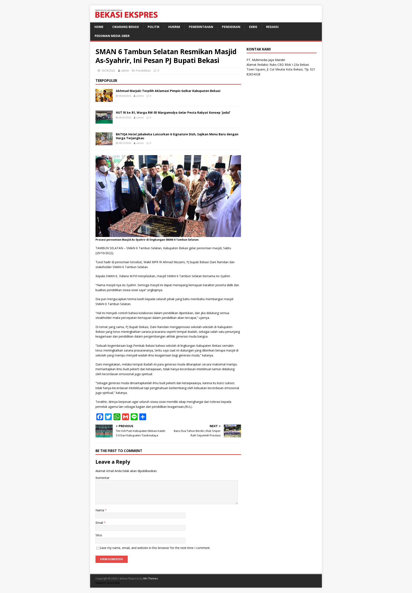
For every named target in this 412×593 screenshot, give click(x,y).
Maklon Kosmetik (107, 583)
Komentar (102, 478)
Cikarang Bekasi (125, 27)
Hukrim (174, 27)
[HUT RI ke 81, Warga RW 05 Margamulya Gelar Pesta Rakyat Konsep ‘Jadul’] (104, 121)
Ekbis (253, 27)
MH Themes (150, 578)
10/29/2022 (108, 70)
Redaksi (272, 27)
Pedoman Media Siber (112, 36)
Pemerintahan (201, 27)
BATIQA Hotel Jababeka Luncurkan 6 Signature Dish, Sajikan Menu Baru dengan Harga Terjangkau (177, 136)
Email (99, 523)
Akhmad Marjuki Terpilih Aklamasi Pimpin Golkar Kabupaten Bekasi (168, 91)
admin (125, 70)
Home (98, 27)
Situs (98, 535)
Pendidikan (231, 27)
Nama (100, 510)
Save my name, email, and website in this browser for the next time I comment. (155, 548)
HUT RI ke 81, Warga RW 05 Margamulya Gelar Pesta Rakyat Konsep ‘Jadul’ (173, 112)
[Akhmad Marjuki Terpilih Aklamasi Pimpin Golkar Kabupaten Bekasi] (104, 99)
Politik (153, 27)
